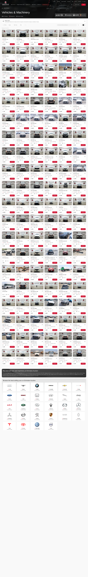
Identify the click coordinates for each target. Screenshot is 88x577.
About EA (58, 1)
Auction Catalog (20, 16)
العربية (84, 1)
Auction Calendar (63, 1)
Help (72, 1)
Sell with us (68, 1)
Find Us (76, 1)
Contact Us (79, 1)
